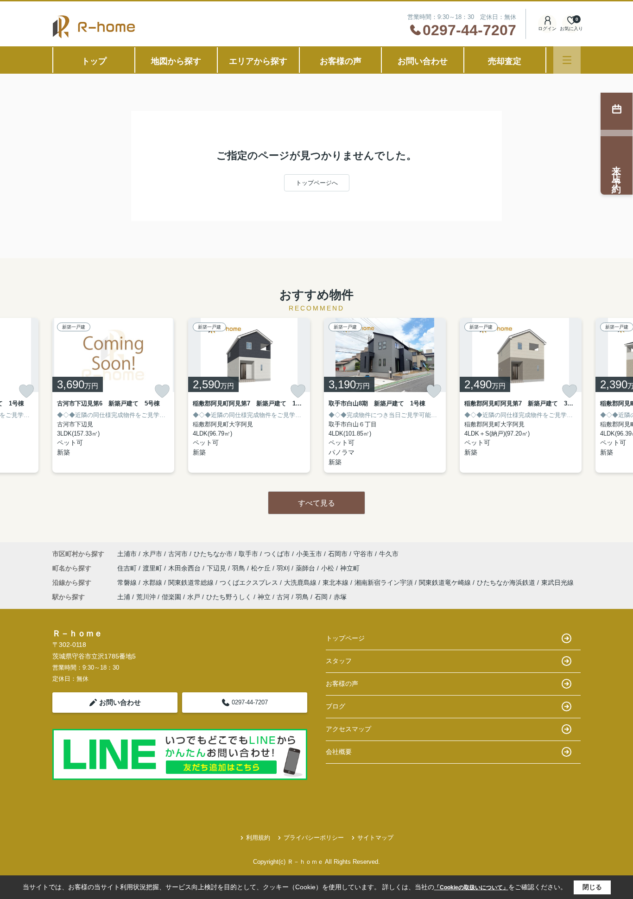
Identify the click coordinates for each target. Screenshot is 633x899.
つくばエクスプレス (250, 582)
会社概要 (339, 751)
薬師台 (306, 568)
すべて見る (316, 503)
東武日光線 (557, 582)
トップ (94, 61)
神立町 (350, 568)
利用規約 (258, 837)
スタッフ (339, 661)
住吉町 (128, 568)
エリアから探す (258, 61)
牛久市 (389, 553)
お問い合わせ (423, 61)
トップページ (345, 638)
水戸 (193, 597)
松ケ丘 (261, 568)
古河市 (178, 553)
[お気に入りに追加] (26, 391)
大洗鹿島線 (301, 582)
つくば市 (277, 553)
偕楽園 (171, 597)
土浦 (123, 597)
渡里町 (153, 568)
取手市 (248, 553)
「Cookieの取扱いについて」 (471, 887)
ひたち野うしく (229, 597)
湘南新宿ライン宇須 (384, 582)
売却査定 (504, 61)
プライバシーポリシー (314, 837)
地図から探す (176, 61)
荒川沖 (146, 597)
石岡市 (338, 553)
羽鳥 (239, 568)
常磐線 (128, 582)
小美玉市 (309, 553)
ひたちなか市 (213, 553)
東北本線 (336, 582)
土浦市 (127, 553)
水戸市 (152, 553)
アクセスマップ (348, 729)
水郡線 (153, 582)
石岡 (321, 597)
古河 (283, 597)
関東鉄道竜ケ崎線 (446, 582)
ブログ (335, 706)
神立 (264, 597)
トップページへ (317, 182)
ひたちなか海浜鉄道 (507, 582)
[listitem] (113, 395)
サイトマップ (375, 837)
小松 (328, 568)
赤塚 (340, 597)
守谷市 (363, 553)
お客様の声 (340, 61)
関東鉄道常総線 (191, 582)
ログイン (547, 28)
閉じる (592, 887)
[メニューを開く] (567, 60)
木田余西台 (185, 568)
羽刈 (284, 568)
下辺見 (217, 568)
